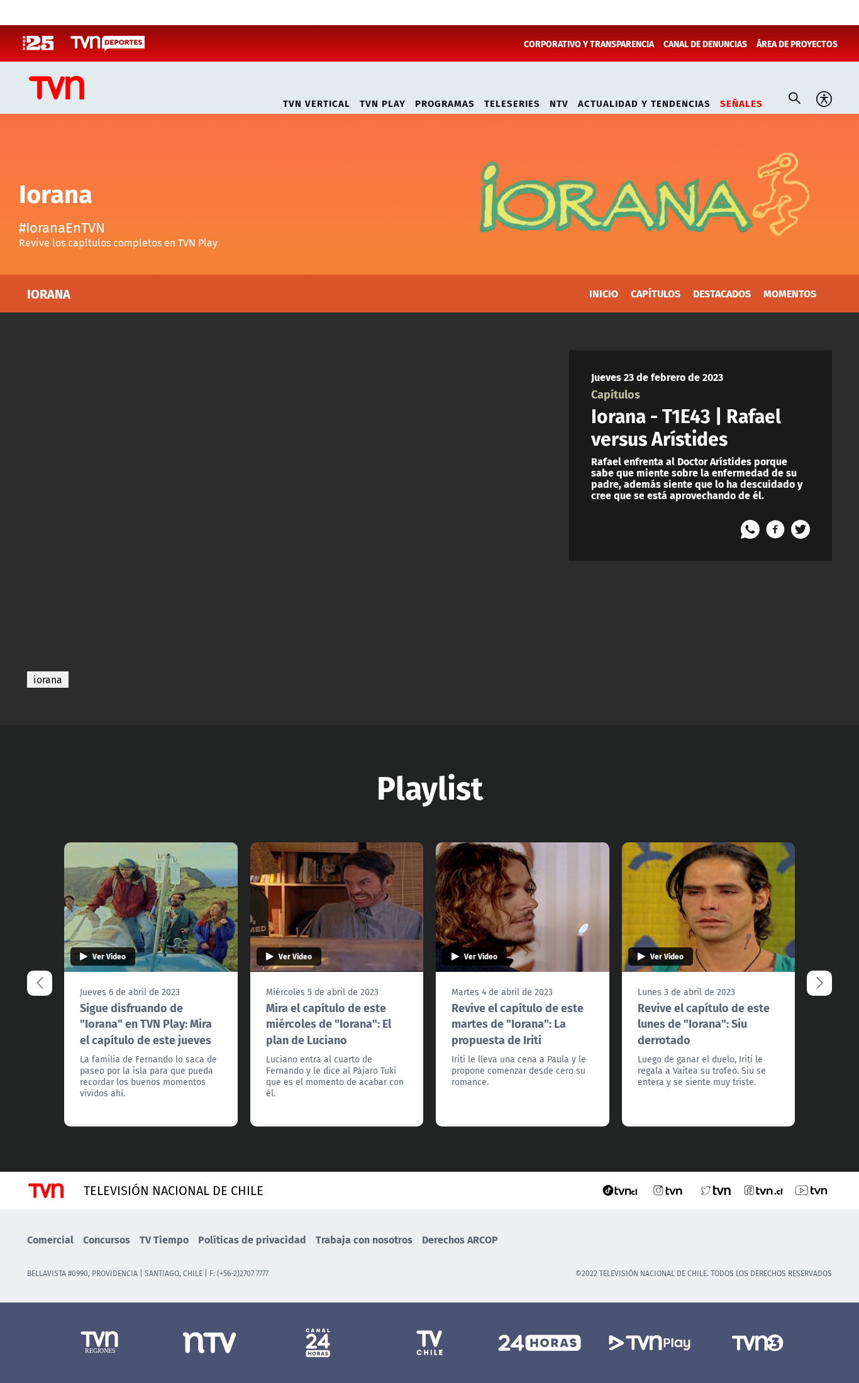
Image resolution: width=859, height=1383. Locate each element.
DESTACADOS (722, 293)
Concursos (106, 1239)
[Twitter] (800, 529)
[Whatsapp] (750, 529)
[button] (819, 983)
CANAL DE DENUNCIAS (705, 43)
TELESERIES (512, 101)
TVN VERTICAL (316, 101)
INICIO (603, 293)
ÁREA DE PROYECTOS (797, 43)
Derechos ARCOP (460, 1239)
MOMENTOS (789, 293)
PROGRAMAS (445, 101)
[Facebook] (775, 529)
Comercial (50, 1239)
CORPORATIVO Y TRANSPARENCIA (589, 43)
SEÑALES (741, 101)
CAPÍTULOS (655, 293)
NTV (559, 101)
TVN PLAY (383, 101)
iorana (47, 679)
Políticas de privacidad (252, 1239)
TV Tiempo (164, 1239)
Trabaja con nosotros (364, 1239)
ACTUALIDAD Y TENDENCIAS (644, 101)
